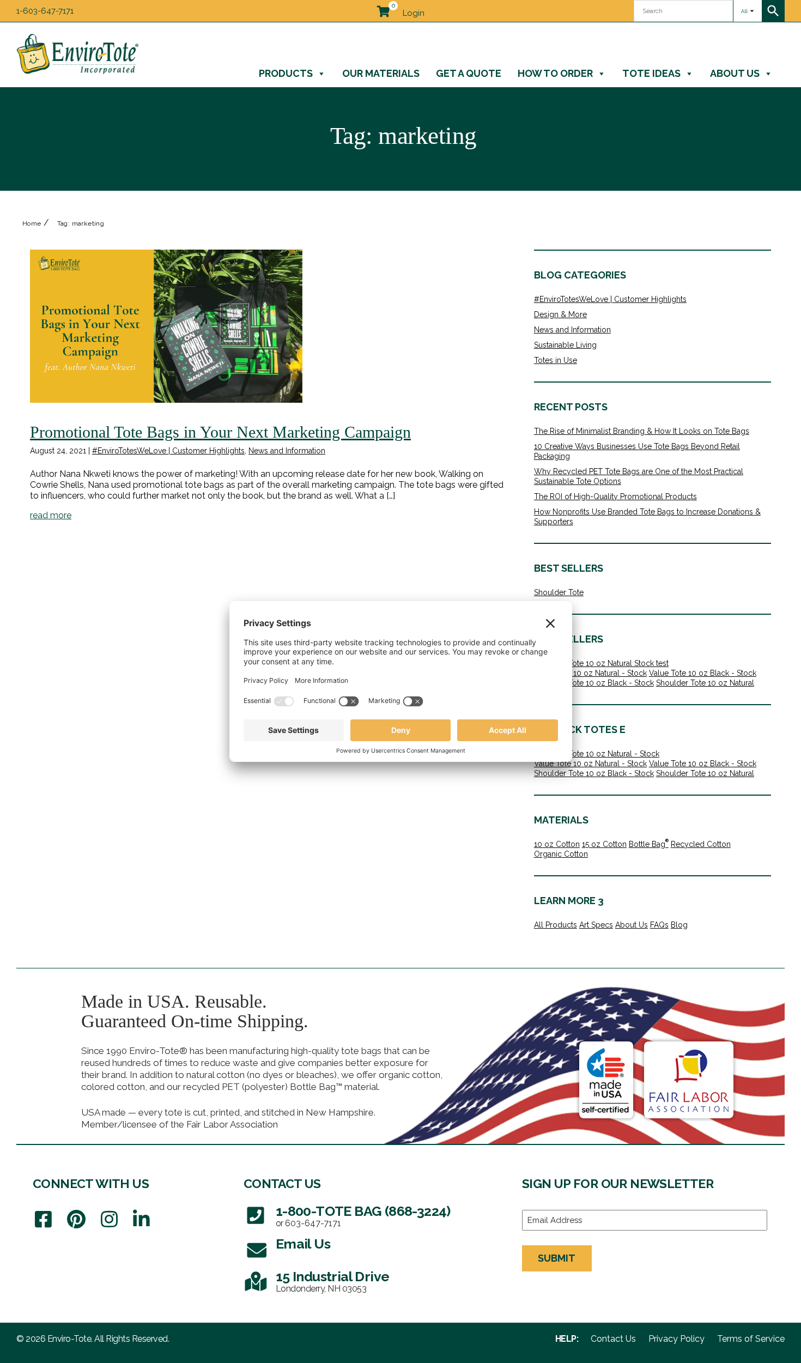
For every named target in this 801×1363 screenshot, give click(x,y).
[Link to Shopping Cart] (383, 9)
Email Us (303, 1244)
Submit (556, 1258)
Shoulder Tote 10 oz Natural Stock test (601, 663)
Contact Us (613, 1339)
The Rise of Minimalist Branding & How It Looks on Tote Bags (641, 431)
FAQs (659, 924)
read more (50, 515)
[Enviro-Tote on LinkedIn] (141, 1219)
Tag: (81, 223)
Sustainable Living (565, 345)
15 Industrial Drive (333, 1276)
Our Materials (381, 73)
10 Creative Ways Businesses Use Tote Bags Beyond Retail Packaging (637, 451)
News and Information (286, 450)
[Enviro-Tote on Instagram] (109, 1219)
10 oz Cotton (557, 844)
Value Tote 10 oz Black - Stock (702, 673)
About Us (735, 73)
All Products (555, 924)
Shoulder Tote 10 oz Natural (705, 683)
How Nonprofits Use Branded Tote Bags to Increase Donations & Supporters (647, 516)
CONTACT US (282, 1183)
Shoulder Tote (559, 592)
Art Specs (596, 924)
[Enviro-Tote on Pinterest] (76, 1219)
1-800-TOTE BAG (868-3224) (363, 1211)
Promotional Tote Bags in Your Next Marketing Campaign (220, 432)
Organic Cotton (561, 854)
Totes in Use (555, 360)
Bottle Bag (649, 844)
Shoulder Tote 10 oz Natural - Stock (596, 753)
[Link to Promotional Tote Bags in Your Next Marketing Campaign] (166, 326)
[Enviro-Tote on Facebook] (43, 1219)
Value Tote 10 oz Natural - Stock (590, 673)
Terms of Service (751, 1339)
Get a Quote (468, 73)
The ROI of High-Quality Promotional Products (615, 496)
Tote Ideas (651, 73)
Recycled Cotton (701, 844)
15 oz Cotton (604, 844)
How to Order (555, 73)
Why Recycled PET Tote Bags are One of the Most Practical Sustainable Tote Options (638, 476)
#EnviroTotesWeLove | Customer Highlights (168, 450)
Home (31, 223)
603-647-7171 (313, 1223)
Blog (679, 924)
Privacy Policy (676, 1339)
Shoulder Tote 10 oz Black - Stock (594, 683)
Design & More (560, 314)
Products (286, 73)
